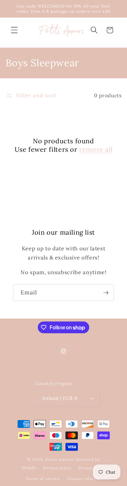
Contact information (87, 478)
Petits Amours (60, 459)
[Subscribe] (106, 292)
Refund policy (57, 467)
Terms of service (43, 478)
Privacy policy (92, 467)
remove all (95, 149)
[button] (14, 30)
